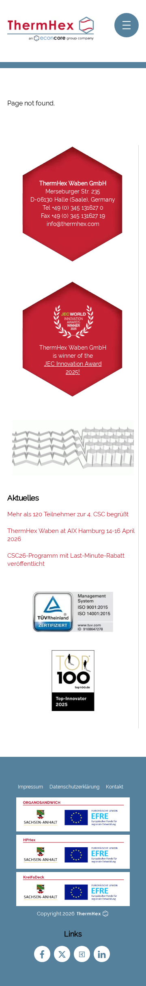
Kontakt (114, 787)
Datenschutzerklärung (74, 787)
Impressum (30, 787)
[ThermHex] (52, 39)
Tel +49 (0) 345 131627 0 (73, 207)
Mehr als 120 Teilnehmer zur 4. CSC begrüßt (68, 514)
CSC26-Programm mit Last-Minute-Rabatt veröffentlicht (66, 559)
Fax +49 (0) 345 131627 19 (73, 216)
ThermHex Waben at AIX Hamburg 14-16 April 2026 (71, 535)
